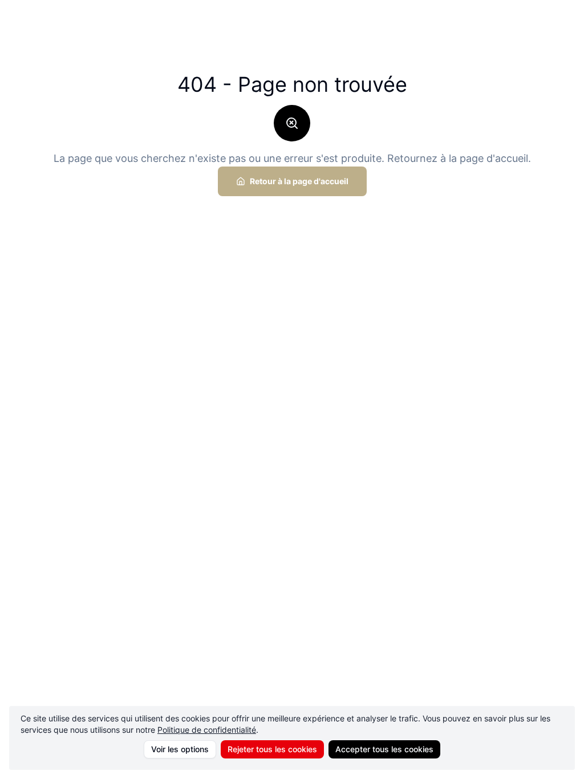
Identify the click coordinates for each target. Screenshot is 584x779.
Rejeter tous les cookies (272, 749)
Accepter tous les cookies (384, 749)
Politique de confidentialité (206, 730)
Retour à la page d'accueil (299, 181)
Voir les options (180, 749)
